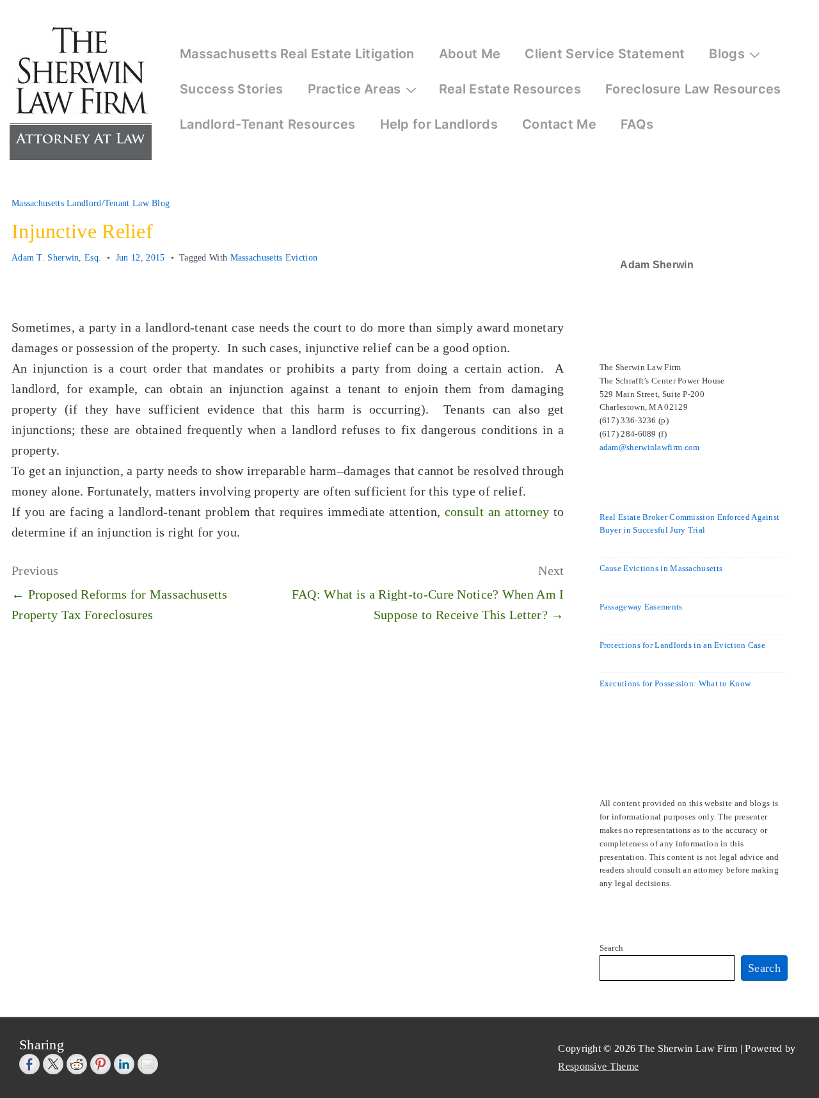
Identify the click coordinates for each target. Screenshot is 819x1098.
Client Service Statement (605, 53)
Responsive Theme (598, 1066)
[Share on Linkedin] (124, 1064)
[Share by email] (148, 1064)
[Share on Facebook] (29, 1064)
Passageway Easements (641, 606)
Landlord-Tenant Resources (268, 124)
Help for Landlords (439, 124)
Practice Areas (354, 89)
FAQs (637, 124)
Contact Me (559, 124)
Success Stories (231, 89)
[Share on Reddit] (77, 1064)
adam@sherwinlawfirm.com (650, 447)
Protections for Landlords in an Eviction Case (683, 645)
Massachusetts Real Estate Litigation (297, 53)
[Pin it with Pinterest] (100, 1064)
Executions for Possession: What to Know (675, 683)
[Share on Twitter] (53, 1064)
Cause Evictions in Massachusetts (661, 568)
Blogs (727, 53)
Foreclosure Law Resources (693, 89)
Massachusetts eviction (274, 257)
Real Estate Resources (510, 89)
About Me (469, 53)
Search (612, 948)
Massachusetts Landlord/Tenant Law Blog (91, 203)
